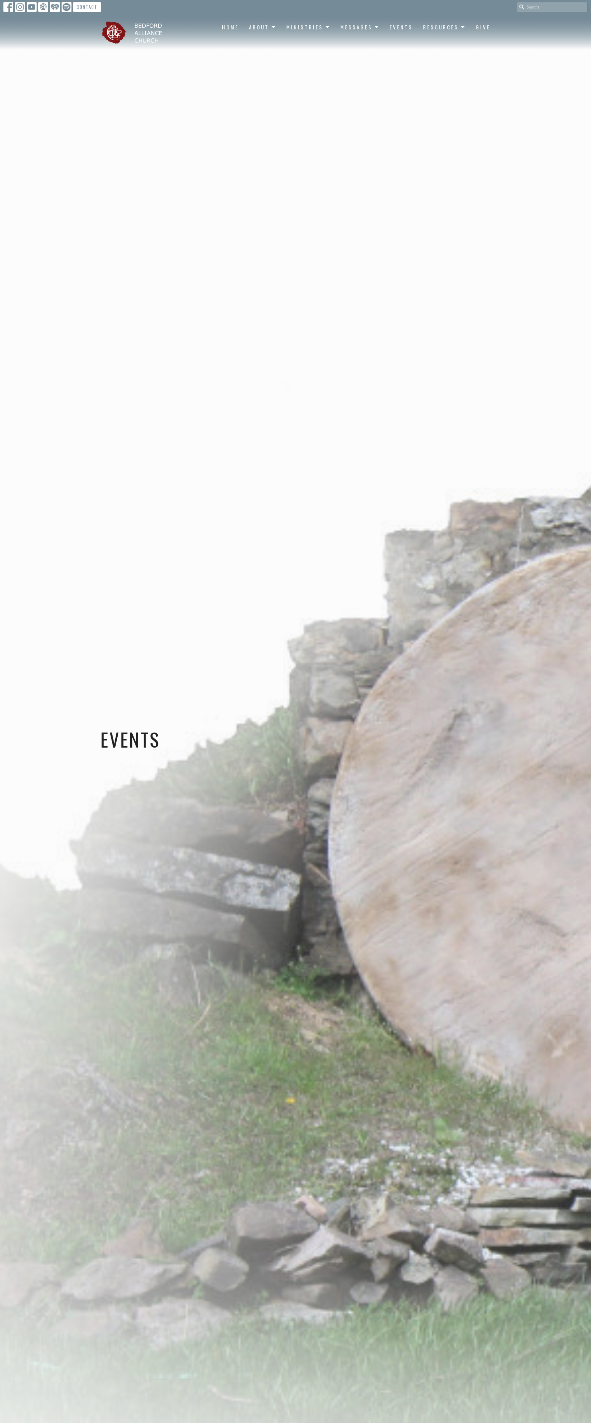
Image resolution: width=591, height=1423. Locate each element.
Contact (87, 6)
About (259, 27)
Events (401, 27)
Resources (441, 27)
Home (230, 27)
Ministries (304, 27)
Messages (356, 27)
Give (483, 27)
